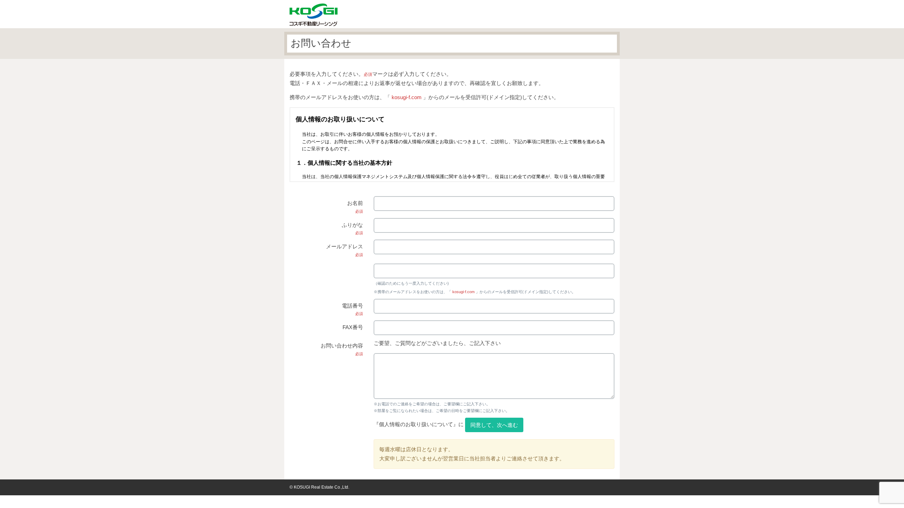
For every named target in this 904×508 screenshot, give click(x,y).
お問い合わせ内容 (342, 349)
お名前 (355, 206)
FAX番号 (353, 327)
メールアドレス (344, 250)
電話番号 (352, 309)
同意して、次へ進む (494, 425)
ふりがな (352, 228)
